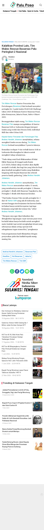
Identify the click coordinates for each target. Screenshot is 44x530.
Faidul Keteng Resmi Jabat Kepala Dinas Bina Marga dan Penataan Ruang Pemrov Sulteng (15, 444)
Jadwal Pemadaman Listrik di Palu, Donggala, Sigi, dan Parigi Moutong (16, 391)
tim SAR (22, 261)
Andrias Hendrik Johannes (12, 139)
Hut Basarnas (17, 256)
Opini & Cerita (32, 11)
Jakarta (28, 256)
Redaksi (11, 57)
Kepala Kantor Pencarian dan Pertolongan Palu (20, 136)
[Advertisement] (22, 507)
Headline (6, 256)
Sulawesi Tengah (9, 11)
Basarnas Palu (7, 124)
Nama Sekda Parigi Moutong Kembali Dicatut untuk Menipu (16, 430)
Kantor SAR (12, 200)
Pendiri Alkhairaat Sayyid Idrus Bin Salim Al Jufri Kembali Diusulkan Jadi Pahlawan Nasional (16, 418)
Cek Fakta (22, 11)
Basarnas (17, 106)
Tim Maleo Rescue (9, 103)
